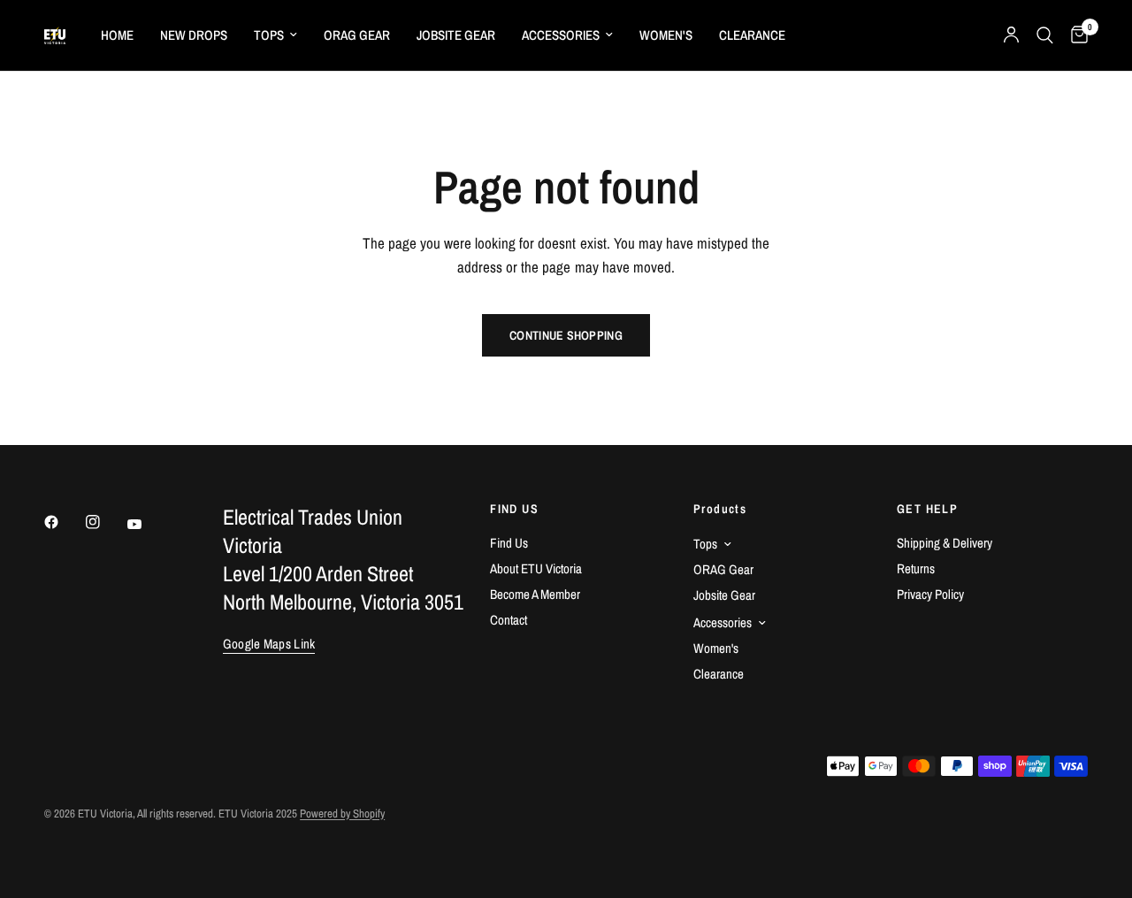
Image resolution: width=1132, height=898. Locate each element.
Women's (665, 35)
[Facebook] (63, 522)
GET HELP (927, 509)
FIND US (514, 509)
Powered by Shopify (342, 813)
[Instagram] (105, 522)
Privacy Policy (930, 594)
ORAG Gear (357, 35)
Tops (269, 35)
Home (117, 35)
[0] (1075, 35)
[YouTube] (146, 524)
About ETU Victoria (536, 568)
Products (719, 509)
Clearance (752, 35)
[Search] (1045, 35)
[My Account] (1011, 35)
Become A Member (535, 594)
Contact (508, 619)
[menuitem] (117, 35)
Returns (916, 568)
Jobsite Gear (456, 35)
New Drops (193, 35)
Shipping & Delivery (944, 542)
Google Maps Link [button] (269, 643)
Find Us (509, 542)
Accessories (561, 35)
